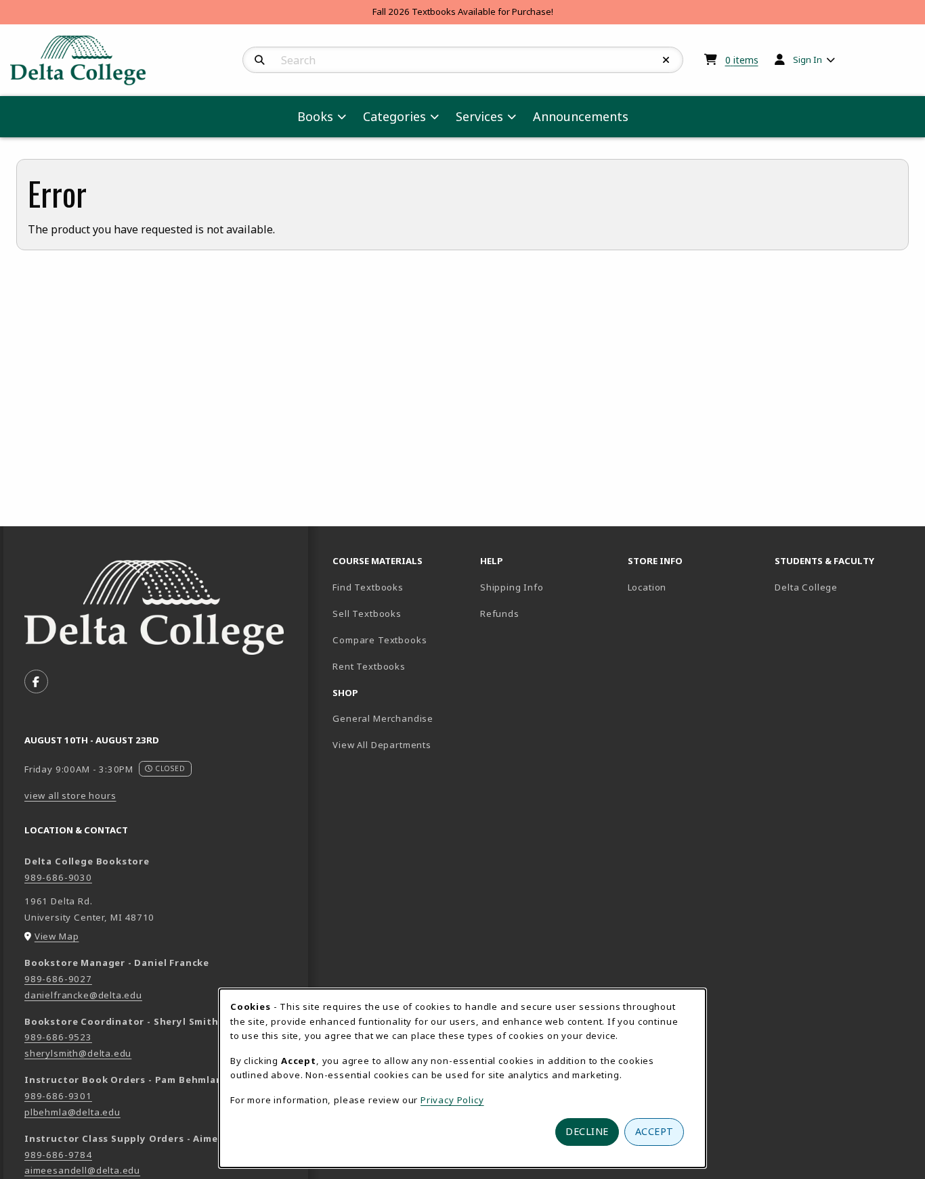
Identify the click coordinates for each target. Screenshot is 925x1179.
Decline (587, 1131)
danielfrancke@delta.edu (83, 995)
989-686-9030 (58, 877)
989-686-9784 (58, 1155)
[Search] (260, 60)
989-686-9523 (58, 1037)
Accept (654, 1131)
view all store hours (70, 795)
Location (647, 587)
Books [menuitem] (315, 116)
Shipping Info (512, 587)
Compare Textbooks (400, 639)
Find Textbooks (368, 587)
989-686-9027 (58, 979)
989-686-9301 (58, 1096)
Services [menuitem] (479, 116)
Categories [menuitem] (394, 116)
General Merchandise (382, 718)
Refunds (499, 613)
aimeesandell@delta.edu (82, 1170)
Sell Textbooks (367, 613)
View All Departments (381, 745)
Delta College (843, 586)
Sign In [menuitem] (807, 59)
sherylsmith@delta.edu (77, 1053)
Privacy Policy (452, 1100)
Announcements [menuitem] (580, 116)
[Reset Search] (666, 60)
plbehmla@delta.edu (72, 1112)
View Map (57, 936)
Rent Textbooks (369, 666)
